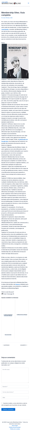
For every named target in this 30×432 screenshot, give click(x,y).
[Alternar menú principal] (28, 3)
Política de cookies (15, 429)
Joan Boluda (4, 29)
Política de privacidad (14, 427)
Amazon (17, 284)
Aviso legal (15, 425)
